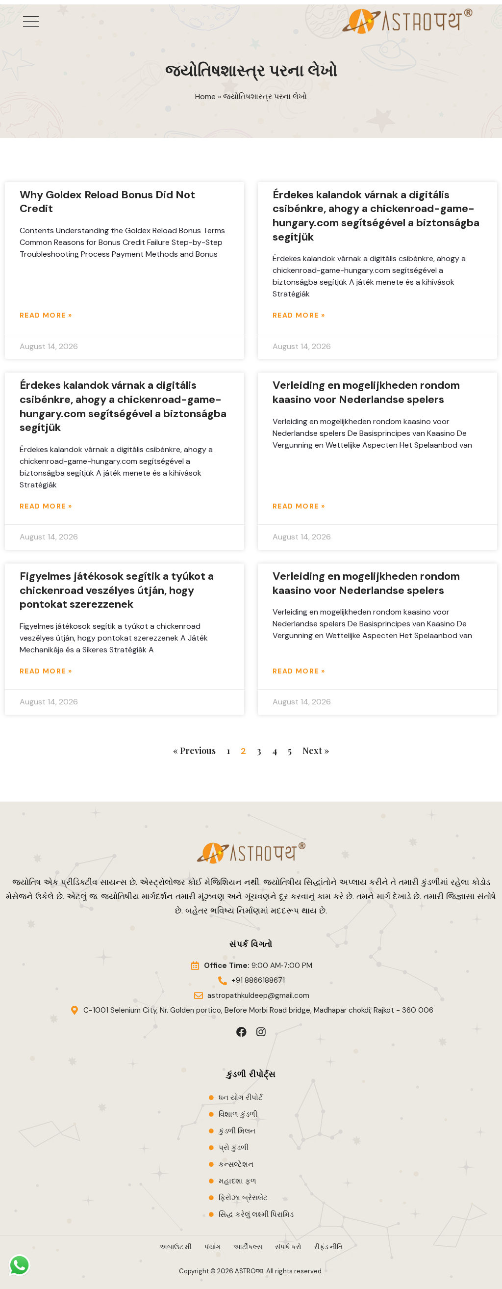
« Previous (194, 750)
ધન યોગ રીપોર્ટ (241, 1097)
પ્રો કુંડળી (234, 1148)
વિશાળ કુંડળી (238, 1114)
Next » (315, 750)
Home (205, 96)
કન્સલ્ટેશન (236, 1164)
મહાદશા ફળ (237, 1181)
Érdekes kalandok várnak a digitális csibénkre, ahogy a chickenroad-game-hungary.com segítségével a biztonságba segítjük (376, 216)
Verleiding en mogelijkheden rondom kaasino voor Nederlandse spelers (366, 392)
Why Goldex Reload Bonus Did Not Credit (107, 202)
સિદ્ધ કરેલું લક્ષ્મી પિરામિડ (256, 1214)
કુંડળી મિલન (237, 1131)
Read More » (46, 315)
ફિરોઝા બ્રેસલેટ (243, 1198)
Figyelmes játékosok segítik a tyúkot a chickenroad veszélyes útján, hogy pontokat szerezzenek (117, 590)
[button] (31, 21)
